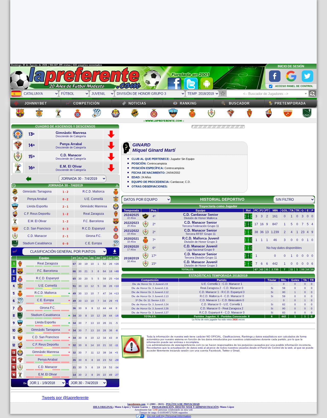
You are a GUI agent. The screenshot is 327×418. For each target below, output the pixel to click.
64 (104, 271)
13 (86, 286)
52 (104, 263)
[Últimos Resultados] (15, 251)
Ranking (188, 103)
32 (110, 345)
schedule (14, 186)
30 (79, 263)
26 (110, 263)
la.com (136, 404)
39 (104, 352)
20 (86, 278)
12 (92, 286)
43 (110, 337)
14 (92, 345)
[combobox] (267, 93)
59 (104, 278)
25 (110, 278)
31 (110, 323)
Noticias (137, 103)
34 (110, 293)
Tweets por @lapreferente (65, 398)
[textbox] (267, 93)
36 (104, 286)
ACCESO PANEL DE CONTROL (294, 86)
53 (110, 367)
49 (110, 374)
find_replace (312, 93)
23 (104, 360)
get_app (117, 186)
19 (86, 263)
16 (98, 360)
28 (104, 315)
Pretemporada (290, 103)
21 (86, 271)
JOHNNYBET (36, 103)
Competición (86, 103)
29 (110, 300)
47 (104, 293)
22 (104, 374)
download (115, 252)
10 (92, 263)
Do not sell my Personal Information (169, 415)
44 (104, 308)
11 (92, 352)
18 (110, 271)
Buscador (239, 103)
